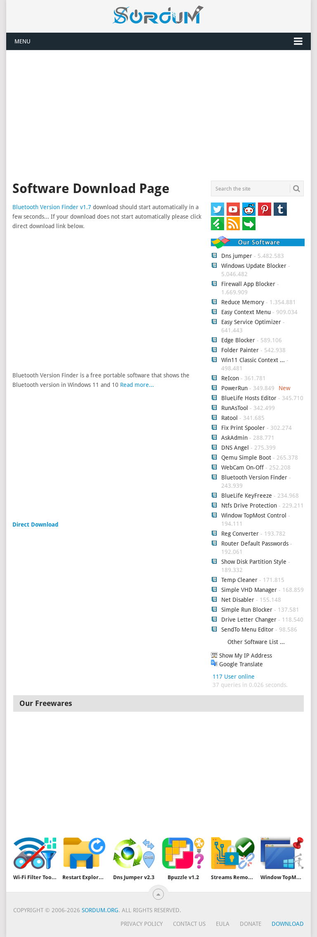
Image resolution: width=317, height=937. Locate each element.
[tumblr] (280, 209)
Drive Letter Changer (249, 619)
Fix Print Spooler (243, 427)
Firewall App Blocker (248, 284)
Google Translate (240, 664)
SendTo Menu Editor (247, 629)
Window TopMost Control (253, 515)
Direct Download (35, 524)
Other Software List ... (256, 642)
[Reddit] (248, 209)
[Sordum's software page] (158, 15)
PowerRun (234, 388)
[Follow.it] (248, 223)
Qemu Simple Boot (246, 457)
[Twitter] (217, 209)
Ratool (229, 418)
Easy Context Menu (246, 312)
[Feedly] (217, 223)
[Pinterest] (264, 209)
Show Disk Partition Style (253, 561)
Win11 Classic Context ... (253, 360)
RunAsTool (234, 408)
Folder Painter (240, 350)
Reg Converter (240, 533)
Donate (250, 923)
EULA (222, 923)
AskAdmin (234, 437)
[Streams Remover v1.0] (233, 853)
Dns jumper (236, 256)
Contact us (189, 923)
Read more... (137, 384)
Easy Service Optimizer (251, 322)
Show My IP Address (245, 655)
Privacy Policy (142, 923)
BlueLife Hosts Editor (249, 398)
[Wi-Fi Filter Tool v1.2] (35, 853)
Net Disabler (237, 599)
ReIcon (230, 378)
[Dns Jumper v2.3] (134, 853)
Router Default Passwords (255, 543)
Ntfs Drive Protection (249, 505)
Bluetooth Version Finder (254, 477)
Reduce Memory (242, 302)
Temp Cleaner (239, 580)
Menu (22, 41)
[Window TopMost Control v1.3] (282, 853)
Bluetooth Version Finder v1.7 (51, 207)
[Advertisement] (158, 116)
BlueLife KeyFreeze (246, 495)
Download (288, 923)
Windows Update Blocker (253, 265)
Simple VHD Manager (249, 590)
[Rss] (233, 223)
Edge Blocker (238, 340)
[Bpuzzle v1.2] (183, 853)
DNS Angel (235, 447)
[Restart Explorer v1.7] (84, 853)
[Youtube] (233, 209)
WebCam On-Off (243, 467)
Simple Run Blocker (246, 609)
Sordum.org (100, 910)
